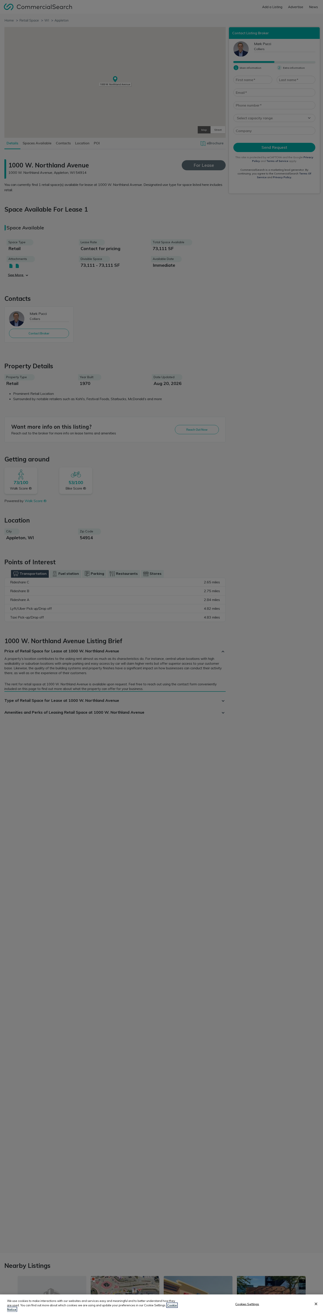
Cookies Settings (247, 1304)
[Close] (316, 1304)
